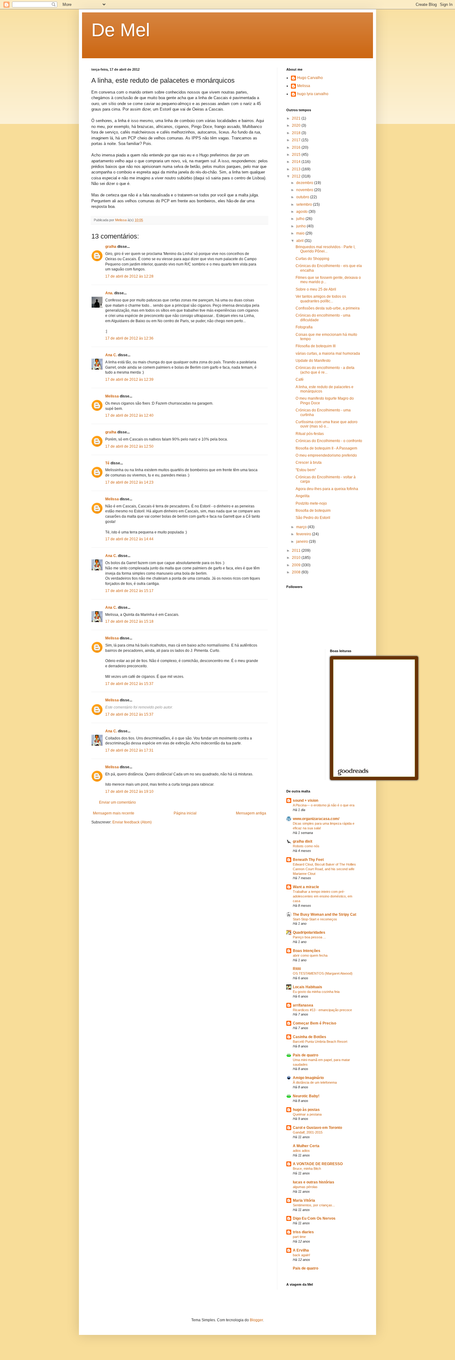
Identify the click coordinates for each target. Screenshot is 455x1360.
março (302, 527)
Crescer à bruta (309, 462)
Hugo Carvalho (310, 78)
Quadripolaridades (309, 932)
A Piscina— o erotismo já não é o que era (323, 805)
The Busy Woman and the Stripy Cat (324, 914)
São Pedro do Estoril (313, 517)
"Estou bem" (306, 470)
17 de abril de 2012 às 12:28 (129, 276)
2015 (296, 154)
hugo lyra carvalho (312, 94)
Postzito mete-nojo (311, 503)
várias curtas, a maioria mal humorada (328, 353)
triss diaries (303, 1232)
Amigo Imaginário (308, 1078)
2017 (296, 140)
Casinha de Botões (309, 1037)
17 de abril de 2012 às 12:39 (129, 379)
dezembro (305, 183)
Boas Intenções (306, 951)
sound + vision (305, 800)
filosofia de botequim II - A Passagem (326, 448)
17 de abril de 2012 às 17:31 (129, 750)
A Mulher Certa (306, 1146)
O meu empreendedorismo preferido (326, 455)
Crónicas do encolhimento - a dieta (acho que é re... (325, 370)
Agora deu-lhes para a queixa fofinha (327, 489)
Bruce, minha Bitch (307, 1168)
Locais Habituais (307, 987)
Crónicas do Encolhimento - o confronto (329, 441)
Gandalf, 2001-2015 (308, 1132)
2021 (296, 118)
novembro (305, 190)
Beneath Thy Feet (308, 860)
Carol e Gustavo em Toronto (317, 1127)
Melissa (112, 396)
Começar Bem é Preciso (314, 1023)
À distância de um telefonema (315, 1082)
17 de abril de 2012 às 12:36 (129, 338)
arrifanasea (303, 1005)
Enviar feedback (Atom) (132, 822)
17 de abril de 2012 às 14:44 (129, 539)
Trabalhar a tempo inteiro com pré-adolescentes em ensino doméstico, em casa (322, 896)
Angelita (303, 496)
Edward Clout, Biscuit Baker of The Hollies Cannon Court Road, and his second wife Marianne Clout (324, 868)
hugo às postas (306, 1110)
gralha (110, 246)
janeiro (302, 541)
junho (301, 226)
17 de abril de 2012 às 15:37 (129, 684)
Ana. (109, 293)
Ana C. (111, 355)
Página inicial (185, 813)
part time (299, 1237)
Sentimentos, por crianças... (314, 1205)
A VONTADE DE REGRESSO (318, 1164)
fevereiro (304, 534)
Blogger (256, 1320)
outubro (303, 197)
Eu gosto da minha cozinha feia (316, 992)
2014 (296, 162)
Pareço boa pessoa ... (309, 937)
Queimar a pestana (307, 1114)
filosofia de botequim (313, 510)
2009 (296, 565)
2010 (296, 557)
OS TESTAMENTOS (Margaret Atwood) (323, 973)
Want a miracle (306, 887)
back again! (301, 1255)
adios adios (301, 1150)
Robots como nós (306, 846)
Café (300, 379)
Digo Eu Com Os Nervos (314, 1218)
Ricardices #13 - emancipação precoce (322, 1010)
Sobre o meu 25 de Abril (316, 289)
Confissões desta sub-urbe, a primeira (328, 308)
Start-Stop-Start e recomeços (315, 919)
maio (301, 233)
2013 (296, 169)
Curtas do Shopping (312, 259)
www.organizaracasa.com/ (316, 819)
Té (107, 463)
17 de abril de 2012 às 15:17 (129, 591)
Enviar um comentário (117, 802)
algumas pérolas (305, 1187)
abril (300, 241)
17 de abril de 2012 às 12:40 (129, 415)
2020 (296, 125)
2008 (296, 572)
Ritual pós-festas (310, 434)
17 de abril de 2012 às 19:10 (129, 791)
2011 (296, 550)
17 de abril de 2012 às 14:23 (129, 482)
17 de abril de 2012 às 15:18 (129, 621)
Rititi (297, 969)
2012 (296, 176)
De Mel (120, 30)
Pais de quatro (305, 1055)
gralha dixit (302, 841)
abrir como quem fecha (310, 955)
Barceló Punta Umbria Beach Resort (320, 1041)
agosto (302, 211)
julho (301, 219)
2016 (296, 147)
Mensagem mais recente (113, 813)
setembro (304, 204)
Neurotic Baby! (306, 1096)
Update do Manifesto (313, 360)
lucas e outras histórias (313, 1182)
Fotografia (304, 327)
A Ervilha (301, 1250)
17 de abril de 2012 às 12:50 (129, 446)
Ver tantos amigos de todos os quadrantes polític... (321, 298)
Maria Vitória (304, 1200)
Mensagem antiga (251, 813)
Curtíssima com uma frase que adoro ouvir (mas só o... (327, 424)
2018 (296, 133)
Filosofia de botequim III (316, 346)
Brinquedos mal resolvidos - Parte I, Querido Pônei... (325, 249)
